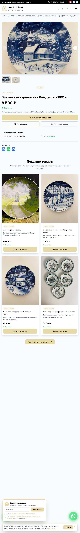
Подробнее (51, 528)
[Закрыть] (75, 526)
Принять (68, 527)
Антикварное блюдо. (12, 230)
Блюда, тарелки (74, 16)
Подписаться (37, 509)
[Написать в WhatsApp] (73, 517)
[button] (75, 48)
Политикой (19, 515)
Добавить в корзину (20, 249)
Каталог (12, 16)
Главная (5, 16)
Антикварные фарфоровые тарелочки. (59, 312)
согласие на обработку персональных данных (22, 513)
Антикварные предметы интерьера (30, 16)
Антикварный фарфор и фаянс (55, 16)
